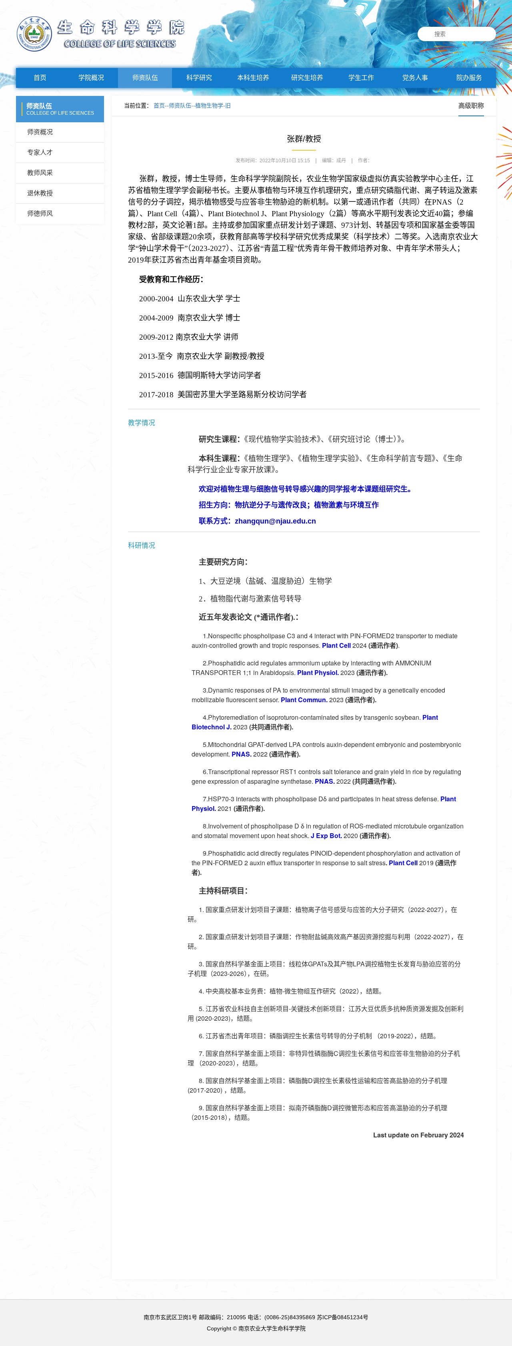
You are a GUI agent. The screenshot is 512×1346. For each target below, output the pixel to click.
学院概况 (91, 77)
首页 (40, 77)
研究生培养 (307, 77)
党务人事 (415, 77)
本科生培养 (253, 77)
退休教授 (40, 193)
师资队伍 (145, 77)
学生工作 (361, 77)
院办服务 (469, 77)
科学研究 (199, 77)
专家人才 (40, 152)
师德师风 (40, 213)
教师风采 (40, 172)
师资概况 (40, 132)
